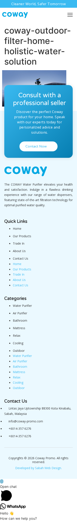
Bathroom (20, 320)
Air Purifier (20, 313)
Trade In (18, 243)
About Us (19, 251)
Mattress (19, 328)
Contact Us (20, 258)
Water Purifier (22, 306)
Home (17, 228)
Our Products (22, 236)
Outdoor (19, 351)
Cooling (18, 343)
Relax (16, 335)
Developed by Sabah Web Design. (38, 468)
